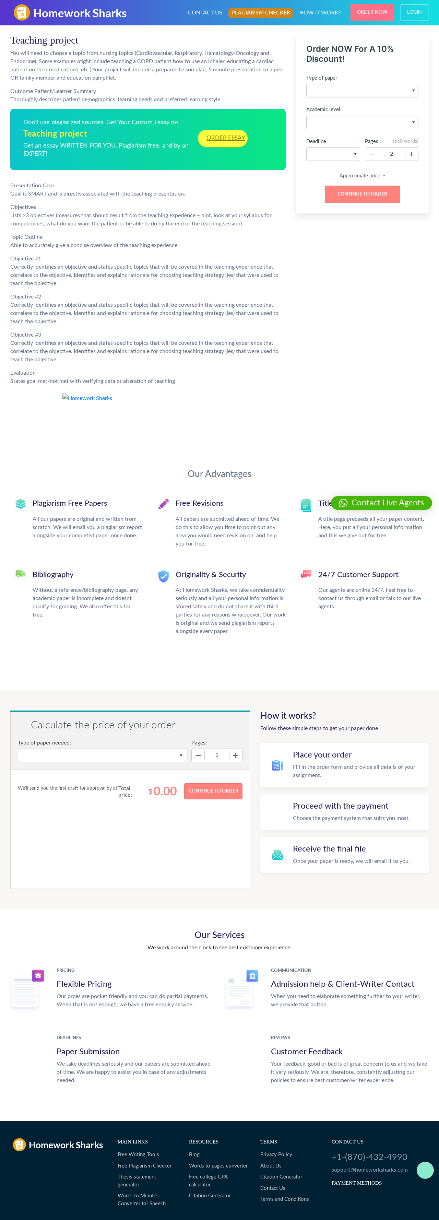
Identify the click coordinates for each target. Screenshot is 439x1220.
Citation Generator (210, 1195)
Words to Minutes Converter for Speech (142, 1199)
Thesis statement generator (137, 1180)
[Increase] (411, 154)
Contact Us (272, 1188)
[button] (381, 503)
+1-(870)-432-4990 (369, 1157)
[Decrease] (371, 154)
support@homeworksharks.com (370, 1170)
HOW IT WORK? (320, 12)
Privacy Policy (276, 1154)
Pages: (199, 743)
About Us (271, 1166)
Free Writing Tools (138, 1154)
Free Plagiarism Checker (144, 1166)
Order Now (372, 12)
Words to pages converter (218, 1166)
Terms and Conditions (284, 1199)
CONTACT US (205, 12)
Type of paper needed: (44, 743)
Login (414, 12)
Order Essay (225, 138)
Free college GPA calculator (208, 1180)
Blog (194, 1154)
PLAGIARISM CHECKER (261, 12)
